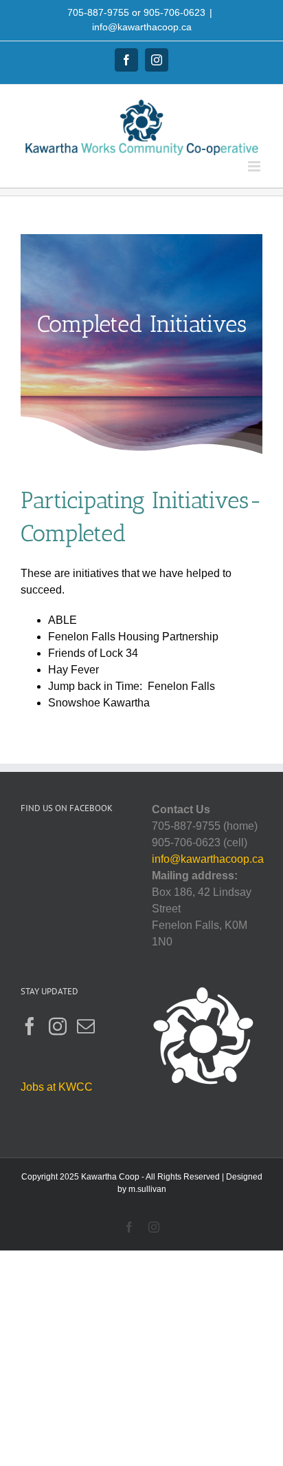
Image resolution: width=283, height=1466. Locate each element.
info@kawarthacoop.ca (142, 26)
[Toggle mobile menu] (255, 166)
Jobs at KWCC (57, 1087)
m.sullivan (147, 1189)
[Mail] (86, 1026)
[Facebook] (29, 1026)
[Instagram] (58, 1026)
